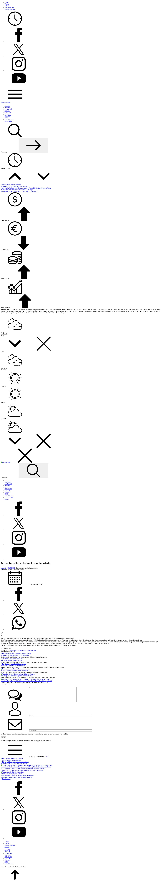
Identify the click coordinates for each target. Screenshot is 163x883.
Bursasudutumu (31, 650)
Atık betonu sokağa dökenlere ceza (11, 660)
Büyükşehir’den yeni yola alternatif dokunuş (14, 186)
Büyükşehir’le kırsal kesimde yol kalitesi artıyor (15, 655)
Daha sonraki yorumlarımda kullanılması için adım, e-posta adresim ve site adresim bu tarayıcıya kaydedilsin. (35, 734)
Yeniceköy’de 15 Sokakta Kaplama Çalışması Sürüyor (17, 676)
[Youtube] (19, 85)
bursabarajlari (22, 650)
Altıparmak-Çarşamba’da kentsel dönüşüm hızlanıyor (16, 777)
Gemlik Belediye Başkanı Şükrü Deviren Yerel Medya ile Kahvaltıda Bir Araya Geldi (26, 681)
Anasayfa (3, 568)
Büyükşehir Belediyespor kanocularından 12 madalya (17, 190)
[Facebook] (19, 41)
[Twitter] (19, 56)
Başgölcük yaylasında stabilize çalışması (13, 665)
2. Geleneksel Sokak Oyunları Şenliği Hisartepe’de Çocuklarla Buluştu (22, 770)
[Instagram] (19, 70)
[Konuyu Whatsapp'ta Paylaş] (19, 629)
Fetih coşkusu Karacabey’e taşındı (11, 184)
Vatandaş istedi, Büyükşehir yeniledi (11, 774)
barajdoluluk (13, 650)
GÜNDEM (11, 568)
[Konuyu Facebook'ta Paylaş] (19, 600)
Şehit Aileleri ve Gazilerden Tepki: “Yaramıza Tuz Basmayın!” (19, 191)
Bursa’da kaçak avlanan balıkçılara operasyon (14, 670)
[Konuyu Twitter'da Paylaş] (19, 615)
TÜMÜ (47, 757)
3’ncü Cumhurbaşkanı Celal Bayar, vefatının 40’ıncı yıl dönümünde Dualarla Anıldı (26, 188)
